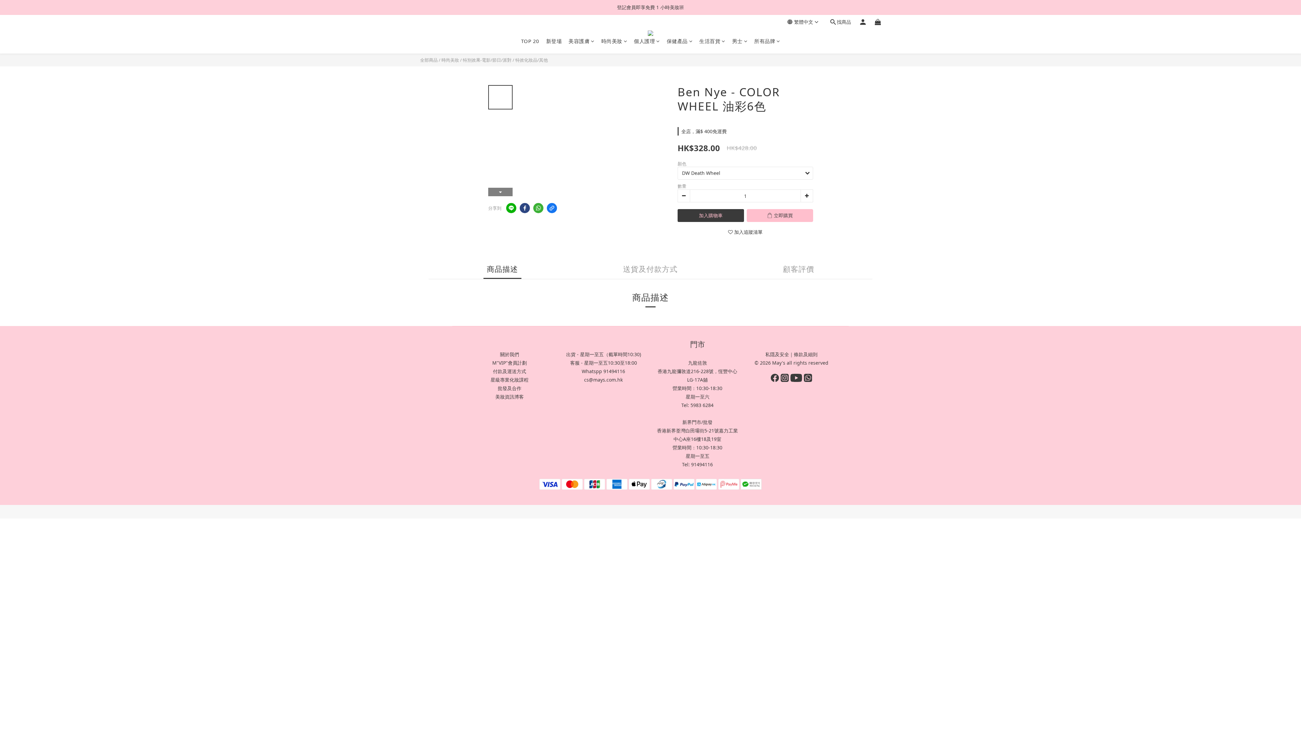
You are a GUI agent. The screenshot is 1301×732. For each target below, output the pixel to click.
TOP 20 (530, 41)
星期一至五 (697, 456)
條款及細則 (806, 354)
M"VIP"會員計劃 (509, 363)
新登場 (554, 41)
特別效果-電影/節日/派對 (487, 60)
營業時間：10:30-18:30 (697, 388)
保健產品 (677, 41)
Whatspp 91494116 (603, 371)
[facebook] (525, 208)
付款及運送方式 (509, 371)
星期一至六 (697, 396)
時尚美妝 (611, 41)
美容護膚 (579, 41)
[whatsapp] (538, 208)
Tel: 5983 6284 (697, 405)
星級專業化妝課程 (510, 380)
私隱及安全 (777, 354)
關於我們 (509, 354)
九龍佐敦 (697, 363)
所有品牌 (764, 41)
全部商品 (429, 60)
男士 (737, 41)
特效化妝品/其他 (531, 60)
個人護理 (644, 41)
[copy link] (552, 208)
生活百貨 (709, 41)
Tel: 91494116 (697, 464)
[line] (511, 208)
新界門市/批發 (697, 422)
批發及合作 (509, 388)
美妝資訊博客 (509, 396)
